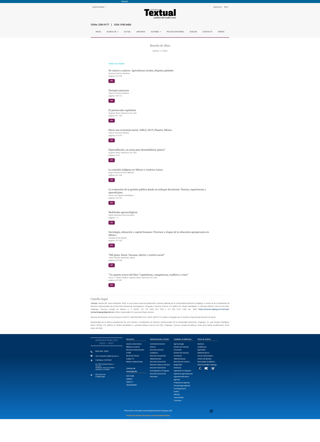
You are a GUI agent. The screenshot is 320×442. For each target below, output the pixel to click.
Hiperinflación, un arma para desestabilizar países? (136, 149)
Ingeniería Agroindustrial (183, 374)
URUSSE (177, 394)
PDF (111, 81)
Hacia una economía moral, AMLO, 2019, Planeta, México (140, 130)
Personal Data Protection (161, 415)
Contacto (207, 31)
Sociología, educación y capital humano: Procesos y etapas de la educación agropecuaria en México (158, 233)
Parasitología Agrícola (182, 385)
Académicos (202, 347)
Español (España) (99, 7)
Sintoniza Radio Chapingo (207, 364)
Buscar (193, 31)
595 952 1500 (101, 351)
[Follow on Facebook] (211, 411)
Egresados (202, 350)
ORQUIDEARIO (131, 385)
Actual (127, 31)
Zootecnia (177, 400)
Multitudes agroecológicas (123, 212)
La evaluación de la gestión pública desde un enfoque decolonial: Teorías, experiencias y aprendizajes (157, 191)
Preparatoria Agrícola (182, 382)
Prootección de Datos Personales (138, 415)
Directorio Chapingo (100, 375)
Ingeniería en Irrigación (182, 371)
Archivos (140, 31)
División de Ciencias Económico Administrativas (181, 356)
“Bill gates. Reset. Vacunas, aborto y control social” (136, 255)
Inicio (98, 31)
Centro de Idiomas (204, 359)
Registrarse (218, 7)
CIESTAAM (130, 376)
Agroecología (179, 344)
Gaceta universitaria (133, 344)
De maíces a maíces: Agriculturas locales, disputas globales (141, 70)
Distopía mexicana (118, 90)
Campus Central (103, 360)
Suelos (176, 391)
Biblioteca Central (133, 347)
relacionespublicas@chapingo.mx (107, 356)
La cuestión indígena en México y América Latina (135, 169)
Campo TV (130, 359)
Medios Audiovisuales (134, 361)
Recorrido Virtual (132, 356)
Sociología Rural (180, 388)
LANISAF (129, 379)
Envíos (221, 31)
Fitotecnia (177, 367)
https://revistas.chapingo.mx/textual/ (213, 309)
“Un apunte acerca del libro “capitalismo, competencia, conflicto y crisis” (148, 274)
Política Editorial (175, 31)
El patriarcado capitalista (122, 110)
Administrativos (203, 353)
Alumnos (201, 344)
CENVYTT (129, 382)
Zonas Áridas (179, 397)
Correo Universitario (205, 356)
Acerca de (112, 31)
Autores (155, 31)
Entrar (226, 7)
